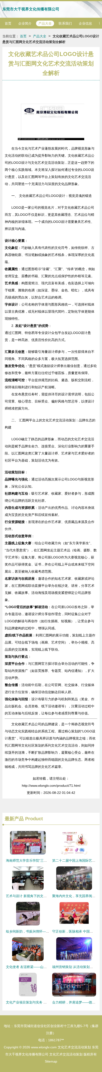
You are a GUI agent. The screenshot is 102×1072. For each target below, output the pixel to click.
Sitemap (51, 1061)
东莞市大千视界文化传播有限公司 (30, 9)
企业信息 (85, 23)
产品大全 (45, 23)
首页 (8, 23)
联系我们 (65, 23)
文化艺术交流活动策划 (74, 1047)
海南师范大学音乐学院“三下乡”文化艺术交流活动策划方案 (48, 860)
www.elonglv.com (44, 1047)
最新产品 (14, 818)
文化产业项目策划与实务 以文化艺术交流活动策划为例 (46, 1002)
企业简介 (25, 23)
